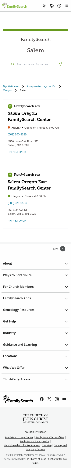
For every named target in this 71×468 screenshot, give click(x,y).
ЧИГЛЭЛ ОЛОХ (17, 152)
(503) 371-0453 (17, 203)
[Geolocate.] (60, 64)
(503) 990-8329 (17, 134)
